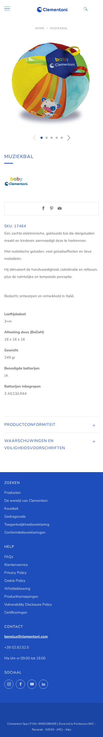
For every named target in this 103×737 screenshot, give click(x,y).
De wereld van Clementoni (25, 500)
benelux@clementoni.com (26, 636)
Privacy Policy (15, 572)
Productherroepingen (21, 596)
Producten (12, 492)
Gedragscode (15, 516)
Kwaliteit (11, 508)
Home (40, 28)
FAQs (8, 556)
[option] (51, 83)
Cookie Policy (14, 580)
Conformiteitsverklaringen (25, 532)
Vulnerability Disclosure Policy (28, 604)
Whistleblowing (17, 588)
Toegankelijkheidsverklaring (26, 524)
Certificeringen (15, 612)
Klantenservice (16, 564)
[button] (41, 138)
